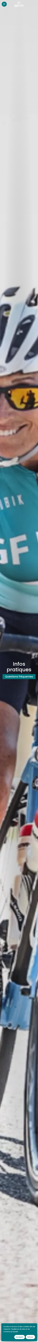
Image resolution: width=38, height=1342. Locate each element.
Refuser (30, 1337)
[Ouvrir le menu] (4, 4)
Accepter (19, 1337)
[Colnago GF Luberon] (19, 4)
